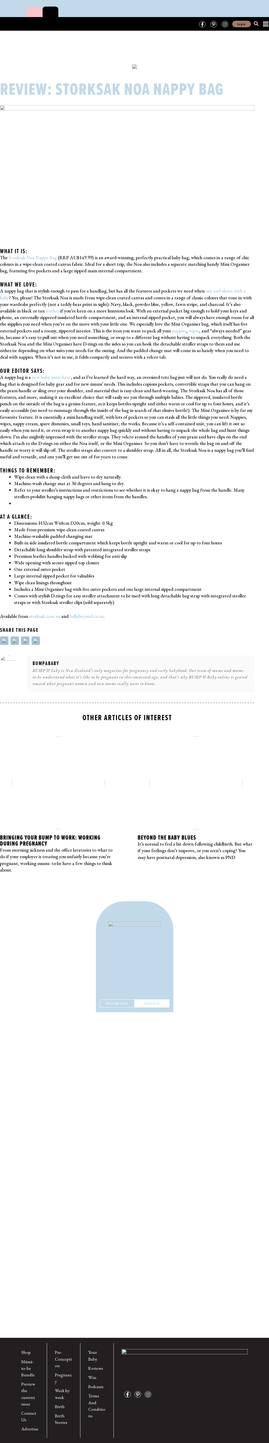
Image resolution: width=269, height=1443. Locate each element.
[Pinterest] (213, 24)
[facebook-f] (128, 1394)
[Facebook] (202, 24)
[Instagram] (225, 24)
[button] (256, 24)
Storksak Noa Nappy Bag (33, 257)
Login (241, 24)
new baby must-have (51, 377)
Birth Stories (61, 1419)
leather (52, 311)
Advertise (29, 1429)
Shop (26, 1352)
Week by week (62, 1394)
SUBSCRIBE (152, 1003)
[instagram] (149, 1394)
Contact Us (28, 1416)
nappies (179, 331)
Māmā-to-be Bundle (28, 1368)
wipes (194, 331)
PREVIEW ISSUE (117, 1003)
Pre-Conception (63, 1358)
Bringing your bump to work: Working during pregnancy (50, 840)
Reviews (95, 1368)
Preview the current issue (28, 1394)
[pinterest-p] (139, 1394)
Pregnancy (63, 1378)
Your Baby (92, 1355)
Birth (60, 1406)
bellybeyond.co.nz (87, 616)
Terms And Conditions (96, 1406)
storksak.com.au (44, 616)
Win (92, 1377)
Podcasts (96, 1386)
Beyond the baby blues (167, 837)
